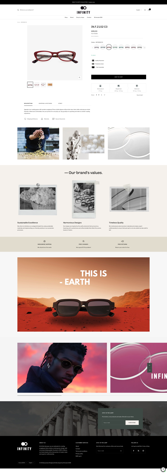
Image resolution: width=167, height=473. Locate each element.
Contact (89, 17)
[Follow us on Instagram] (143, 450)
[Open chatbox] (163, 469)
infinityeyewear (45, 462)
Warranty (46, 119)
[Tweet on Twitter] (101, 95)
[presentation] (145, 48)
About (77, 446)
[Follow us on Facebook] (133, 450)
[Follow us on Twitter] (138, 450)
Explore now (92, 2)
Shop (66, 17)
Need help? (140, 95)
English (138, 10)
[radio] (97, 47)
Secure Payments (60, 119)
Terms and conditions (81, 451)
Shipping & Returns (45, 103)
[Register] (121, 450)
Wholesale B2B (98, 17)
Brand (71, 17)
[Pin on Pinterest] (98, 95)
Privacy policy (79, 453)
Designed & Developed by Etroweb (58, 462)
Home (18, 22)
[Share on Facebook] (96, 95)
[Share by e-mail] (104, 95)
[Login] (145, 10)
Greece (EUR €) (22, 462)
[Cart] (149, 10)
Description (28, 103)
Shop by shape (80, 17)
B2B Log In (79, 456)
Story (60, 103)
